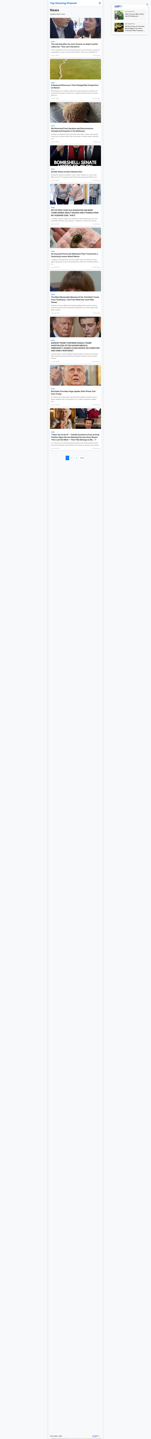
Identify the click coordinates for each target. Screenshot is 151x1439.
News (53, 41)
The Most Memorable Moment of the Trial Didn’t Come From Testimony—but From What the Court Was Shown (75, 299)
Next (82, 458)
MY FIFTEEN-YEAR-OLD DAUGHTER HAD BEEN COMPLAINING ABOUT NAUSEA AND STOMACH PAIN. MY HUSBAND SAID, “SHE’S (75, 212)
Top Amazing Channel (63, 3)
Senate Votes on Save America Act (66, 172)
